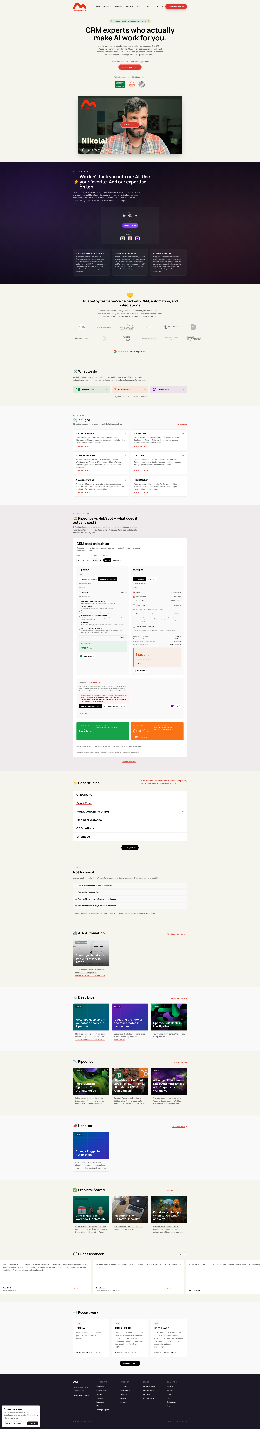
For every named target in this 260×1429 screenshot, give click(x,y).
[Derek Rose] (171, 338)
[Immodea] (81, 327)
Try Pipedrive (87, 656)
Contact (146, 6)
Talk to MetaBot (174, 6)
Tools (169, 1398)
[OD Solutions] (171, 327)
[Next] (185, 1254)
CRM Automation (148, 1390)
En (158, 6)
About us (170, 1386)
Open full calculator (129, 761)
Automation (100, 1394)
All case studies (179, 424)
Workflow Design (149, 1386)
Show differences (86, 583)
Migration (99, 1406)
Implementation (101, 1390)
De (162, 6)
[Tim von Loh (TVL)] (126, 327)
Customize (32, 1423)
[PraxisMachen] (193, 338)
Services (106, 6)
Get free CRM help (129, 67)
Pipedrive (106, 377)
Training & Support (102, 1410)
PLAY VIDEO (128, 125)
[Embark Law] (126, 338)
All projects (128, 848)
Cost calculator (172, 1402)
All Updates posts (178, 1126)
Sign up (175, 706)
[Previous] (180, 1254)
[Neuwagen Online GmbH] (149, 338)
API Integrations (148, 1398)
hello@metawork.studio (81, 1395)
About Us (97, 6)
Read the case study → (81, 1289)
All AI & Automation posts (176, 934)
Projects (129, 6)
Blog (138, 6)
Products (117, 6)
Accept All (17, 1423)
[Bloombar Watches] (104, 327)
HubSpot (117, 377)
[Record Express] (193, 327)
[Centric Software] (82, 338)
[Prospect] (149, 327)
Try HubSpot (141, 670)
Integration (100, 1402)
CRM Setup (100, 1386)
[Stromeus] (104, 338)
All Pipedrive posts (178, 1062)
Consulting (99, 1398)
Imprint (170, 1421)
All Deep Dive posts (178, 998)
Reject (7, 1423)
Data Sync (146, 1394)
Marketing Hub (125, 1390)
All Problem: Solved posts (176, 1191)
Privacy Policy (181, 1421)
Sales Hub (123, 1394)
